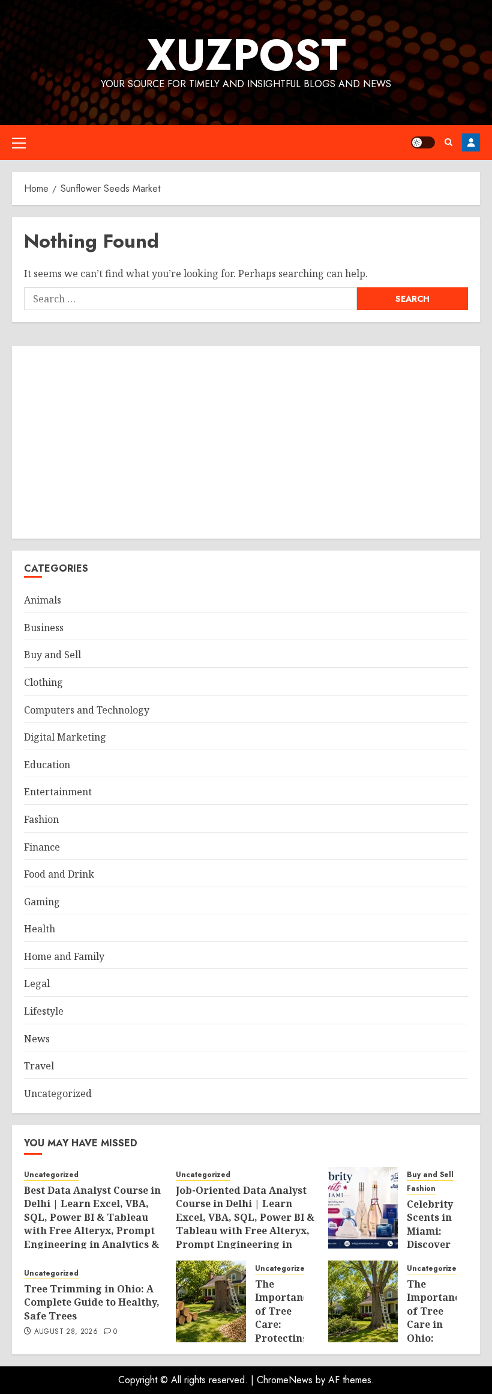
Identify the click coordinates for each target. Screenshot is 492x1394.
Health (39, 928)
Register (471, 142)
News (37, 1038)
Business (44, 627)
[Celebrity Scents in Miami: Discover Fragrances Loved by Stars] (363, 1208)
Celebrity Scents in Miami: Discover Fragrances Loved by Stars (435, 1244)
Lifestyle (44, 1011)
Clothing (43, 682)
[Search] (448, 142)
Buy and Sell (52, 654)
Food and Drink (59, 874)
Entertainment (58, 791)
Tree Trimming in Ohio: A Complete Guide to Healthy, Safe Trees (92, 1302)
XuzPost (246, 54)
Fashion (41, 819)
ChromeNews (285, 1380)
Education (47, 764)
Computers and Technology (86, 710)
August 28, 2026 (66, 1332)
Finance (42, 847)
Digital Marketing (65, 737)
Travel (39, 1065)
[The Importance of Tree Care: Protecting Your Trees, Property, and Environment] (211, 1301)
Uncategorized (58, 1093)
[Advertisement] (246, 442)
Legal (37, 983)
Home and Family (64, 956)
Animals (42, 600)
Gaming (42, 901)
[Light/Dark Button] (423, 142)
